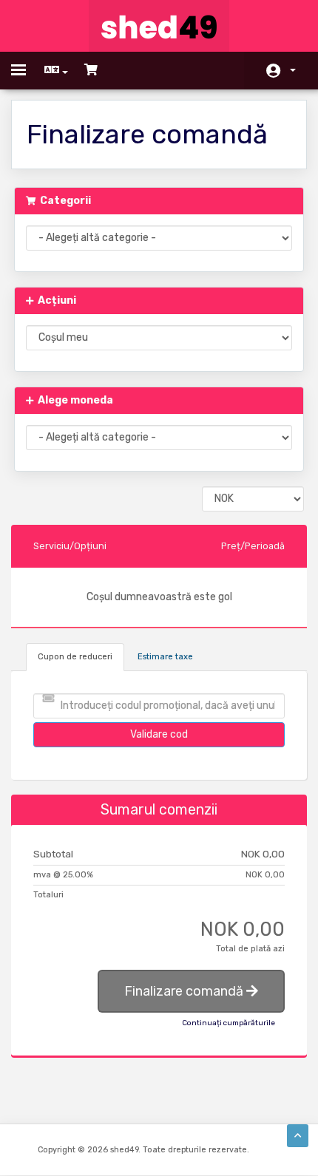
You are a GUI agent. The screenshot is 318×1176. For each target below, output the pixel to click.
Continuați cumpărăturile (228, 1023)
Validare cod (159, 734)
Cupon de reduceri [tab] (75, 657)
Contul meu (281, 70)
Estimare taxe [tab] (165, 657)
